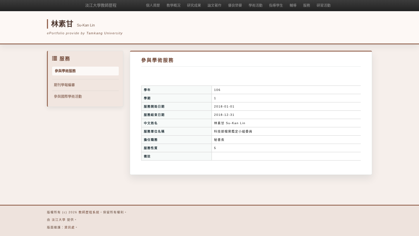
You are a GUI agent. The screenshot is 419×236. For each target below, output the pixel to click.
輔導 (293, 5)
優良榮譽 (235, 5)
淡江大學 (59, 219)
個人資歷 (153, 5)
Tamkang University (104, 33)
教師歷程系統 (89, 212)
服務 (306, 5)
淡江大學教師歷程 (101, 5)
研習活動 (324, 5)
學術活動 (256, 5)
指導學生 (276, 5)
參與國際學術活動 (68, 96)
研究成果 (194, 5)
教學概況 (173, 5)
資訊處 (69, 227)
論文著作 (215, 5)
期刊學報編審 (64, 85)
